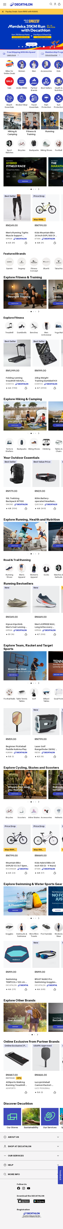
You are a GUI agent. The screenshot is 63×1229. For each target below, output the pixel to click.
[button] (18, 46)
